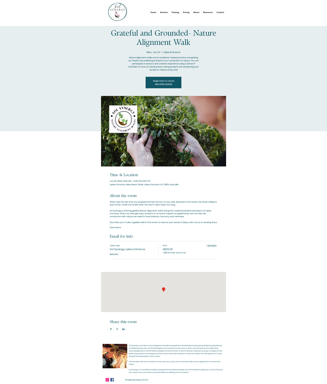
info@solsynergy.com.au (136, 379)
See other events (163, 84)
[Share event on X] (117, 329)
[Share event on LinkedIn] (123, 329)
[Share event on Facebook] (111, 329)
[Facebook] (112, 379)
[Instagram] (107, 379)
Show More (115, 227)
